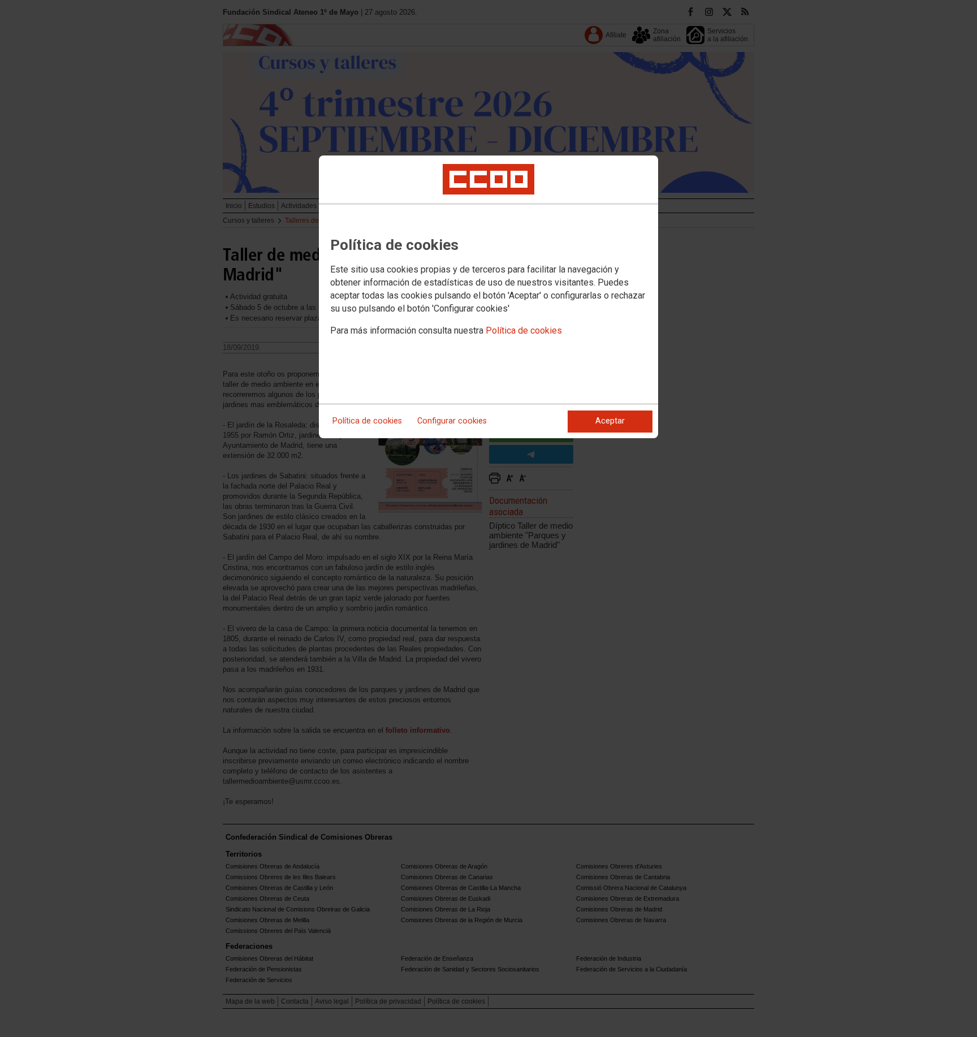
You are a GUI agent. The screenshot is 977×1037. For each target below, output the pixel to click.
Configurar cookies (452, 421)
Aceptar (610, 421)
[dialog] (488, 296)
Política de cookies (524, 330)
